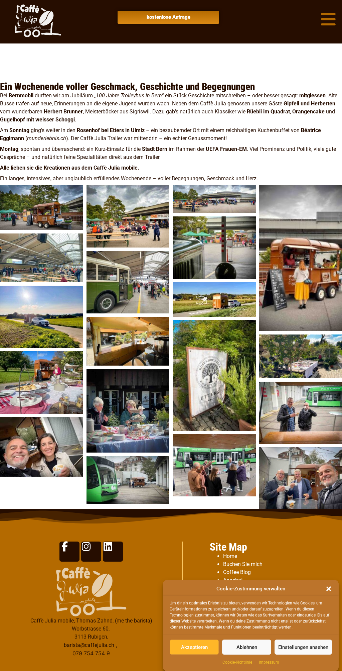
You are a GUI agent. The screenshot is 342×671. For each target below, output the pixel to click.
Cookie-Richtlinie (237, 662)
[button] (328, 588)
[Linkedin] (113, 552)
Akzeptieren (194, 647)
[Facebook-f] (69, 552)
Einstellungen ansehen (303, 647)
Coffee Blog (237, 572)
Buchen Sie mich (243, 564)
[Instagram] (91, 552)
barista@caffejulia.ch (89, 645)
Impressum (269, 662)
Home (230, 556)
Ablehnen (246, 647)
